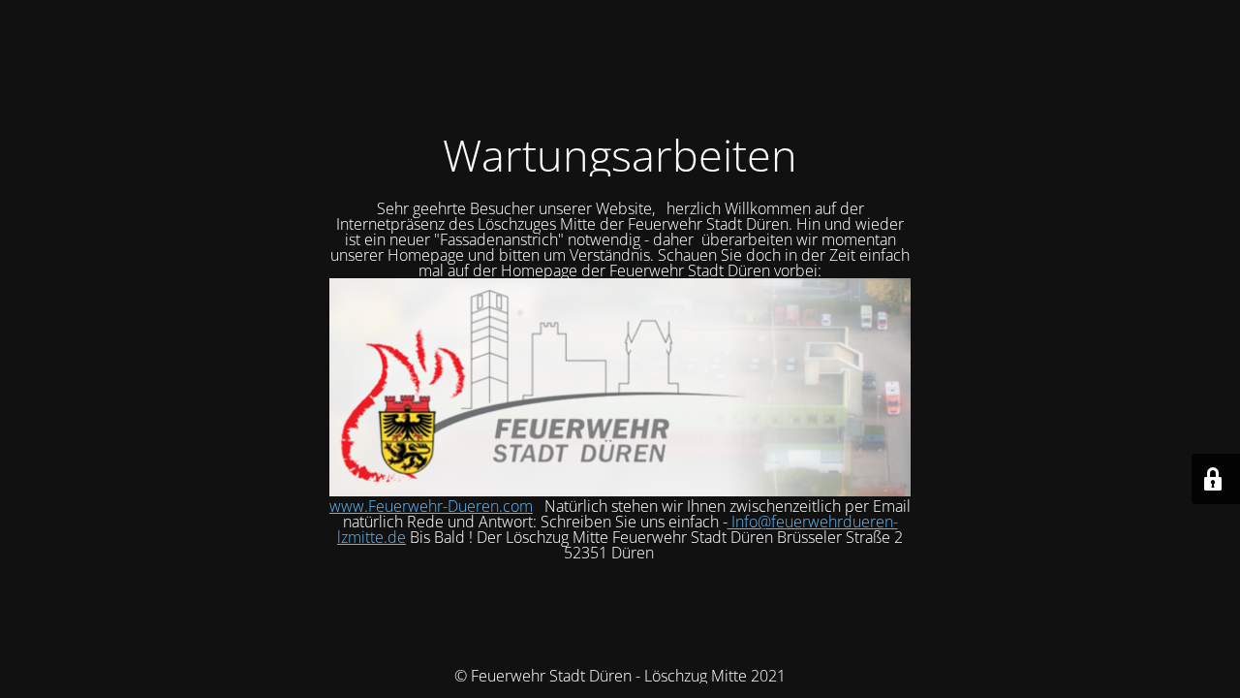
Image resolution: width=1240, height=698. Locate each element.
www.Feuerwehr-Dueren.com (431, 506)
